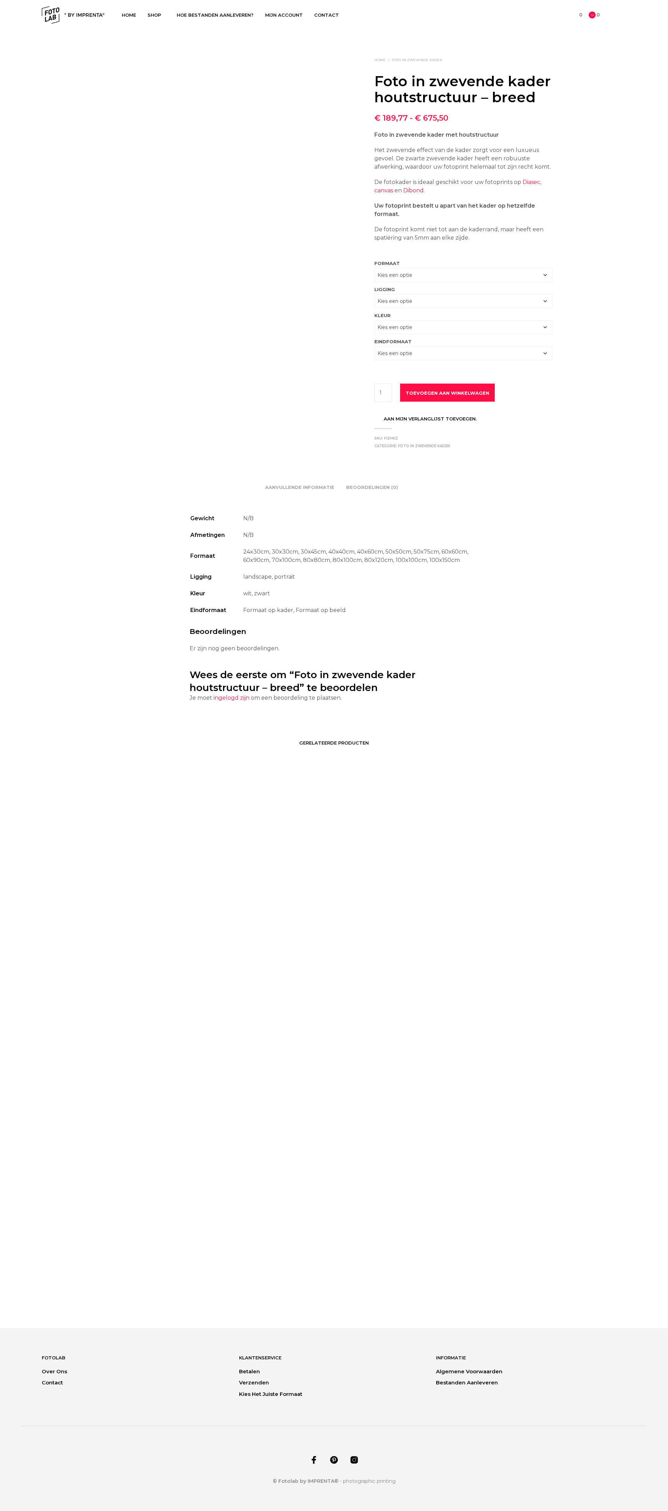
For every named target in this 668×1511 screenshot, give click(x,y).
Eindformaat (393, 341)
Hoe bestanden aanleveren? (215, 15)
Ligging (384, 289)
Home (129, 15)
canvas (383, 190)
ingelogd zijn (231, 697)
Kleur (382, 315)
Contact (326, 15)
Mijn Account (284, 15)
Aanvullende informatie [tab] (299, 487)
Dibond (413, 190)
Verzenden (254, 1382)
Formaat (387, 263)
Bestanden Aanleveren (467, 1382)
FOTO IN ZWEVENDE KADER (417, 60)
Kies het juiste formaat (270, 1394)
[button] (576, 14)
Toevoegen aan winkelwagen (447, 393)
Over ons (54, 1371)
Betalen (249, 1371)
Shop (154, 15)
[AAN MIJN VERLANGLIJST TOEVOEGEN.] (167, 1246)
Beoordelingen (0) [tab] (372, 487)
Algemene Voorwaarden (469, 1371)
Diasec (531, 182)
